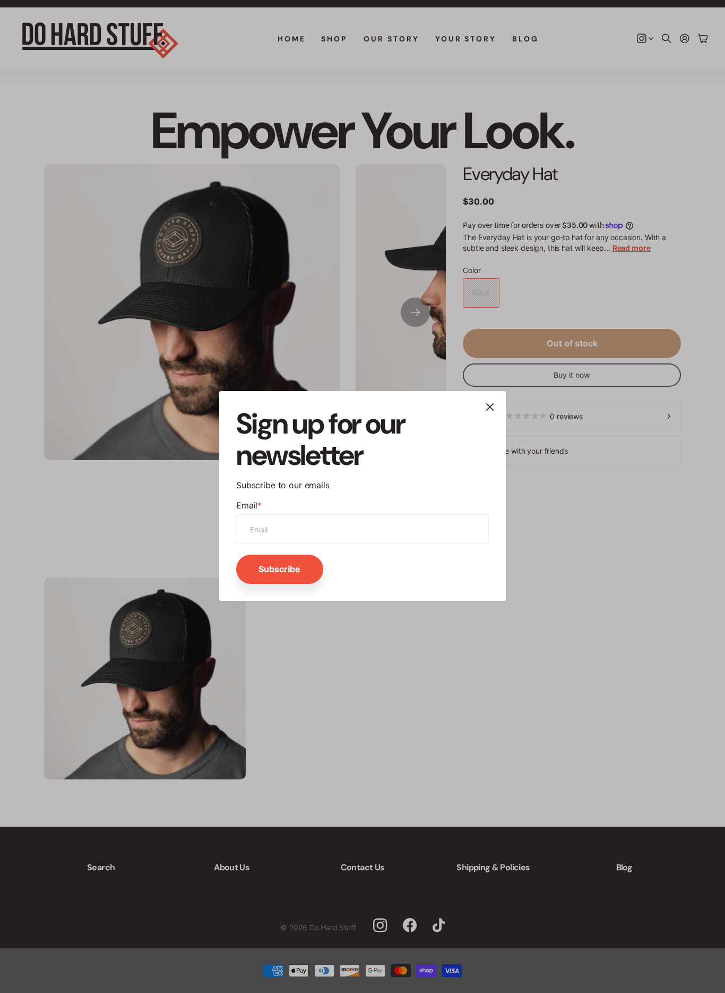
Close (490, 407)
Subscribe (279, 569)
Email (249, 505)
